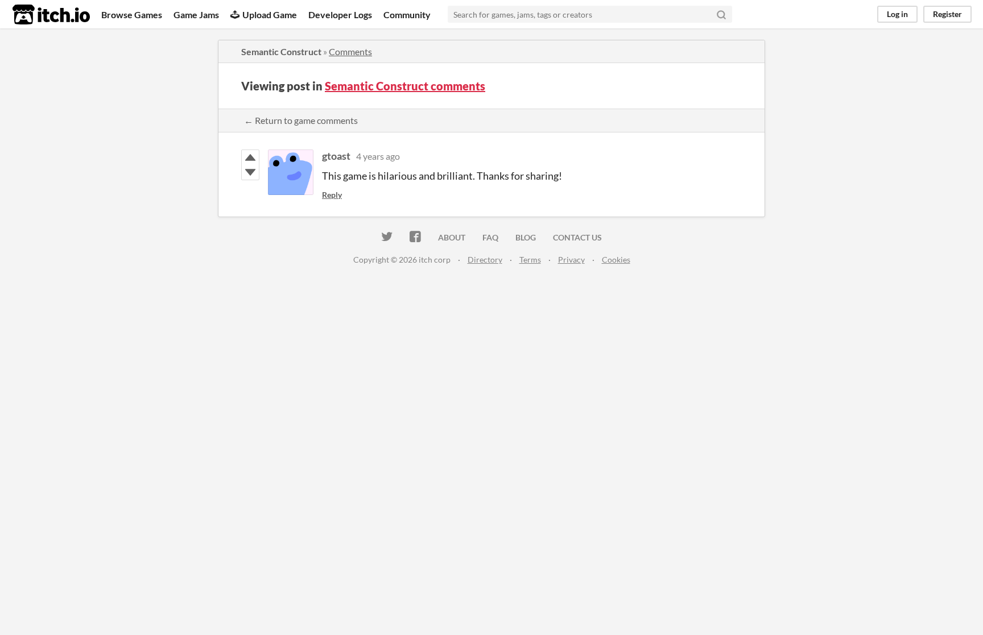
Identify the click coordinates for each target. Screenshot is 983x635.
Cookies (616, 259)
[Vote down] (250, 172)
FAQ (490, 237)
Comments (350, 51)
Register (947, 14)
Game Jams (196, 14)
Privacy (571, 259)
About (451, 237)
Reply (332, 195)
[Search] (721, 14)
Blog (525, 237)
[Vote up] (250, 157)
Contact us (577, 237)
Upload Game (269, 14)
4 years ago (378, 156)
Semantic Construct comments (405, 86)
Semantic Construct (281, 51)
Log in (897, 14)
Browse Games (131, 14)
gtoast (336, 156)
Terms (530, 259)
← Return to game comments (301, 120)
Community (407, 14)
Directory (485, 259)
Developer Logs (340, 14)
